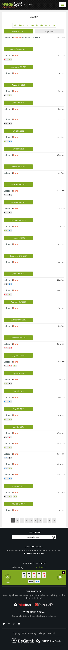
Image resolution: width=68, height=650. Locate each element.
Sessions (30, 25)
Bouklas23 (41, 567)
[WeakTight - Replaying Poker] (12, 5)
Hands (21, 25)
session (17, 37)
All (15, 25)
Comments (50, 25)
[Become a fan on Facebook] (9, 624)
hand (15, 55)
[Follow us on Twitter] (4, 624)
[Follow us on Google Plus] (14, 624)
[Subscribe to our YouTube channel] (19, 624)
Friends (39, 25)
